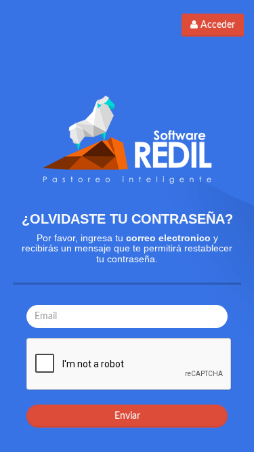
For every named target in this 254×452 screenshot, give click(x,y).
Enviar (127, 416)
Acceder (216, 25)
